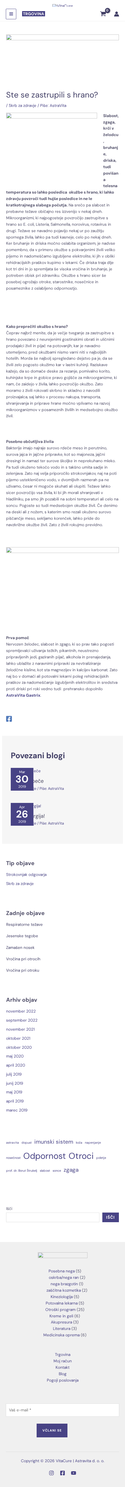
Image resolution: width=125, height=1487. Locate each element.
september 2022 (22, 1020)
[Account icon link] (116, 14)
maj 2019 (14, 1092)
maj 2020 (15, 1056)
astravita (12, 1142)
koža (79, 1142)
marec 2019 (17, 1110)
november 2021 (20, 1029)
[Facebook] (9, 719)
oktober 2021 (18, 1038)
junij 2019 (14, 1083)
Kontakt (62, 1367)
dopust (27, 1142)
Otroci (81, 1155)
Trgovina (62, 1354)
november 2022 (21, 1011)
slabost (45, 1170)
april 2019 (15, 1101)
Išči (9, 1208)
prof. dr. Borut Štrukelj (21, 1170)
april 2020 (15, 1065)
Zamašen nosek (20, 947)
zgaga (71, 1169)
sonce (57, 1170)
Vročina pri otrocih (23, 958)
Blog (63, 1373)
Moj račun (62, 1360)
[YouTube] (73, 1473)
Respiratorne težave (24, 924)
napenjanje (93, 1142)
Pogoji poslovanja (62, 1380)
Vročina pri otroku (22, 970)
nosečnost (13, 1158)
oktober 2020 (19, 1047)
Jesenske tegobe (22, 935)
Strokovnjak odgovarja (26, 874)
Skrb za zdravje (22, 105)
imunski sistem (53, 1141)
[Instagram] (51, 1473)
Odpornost (44, 1155)
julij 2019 (14, 1074)
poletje (101, 1158)
